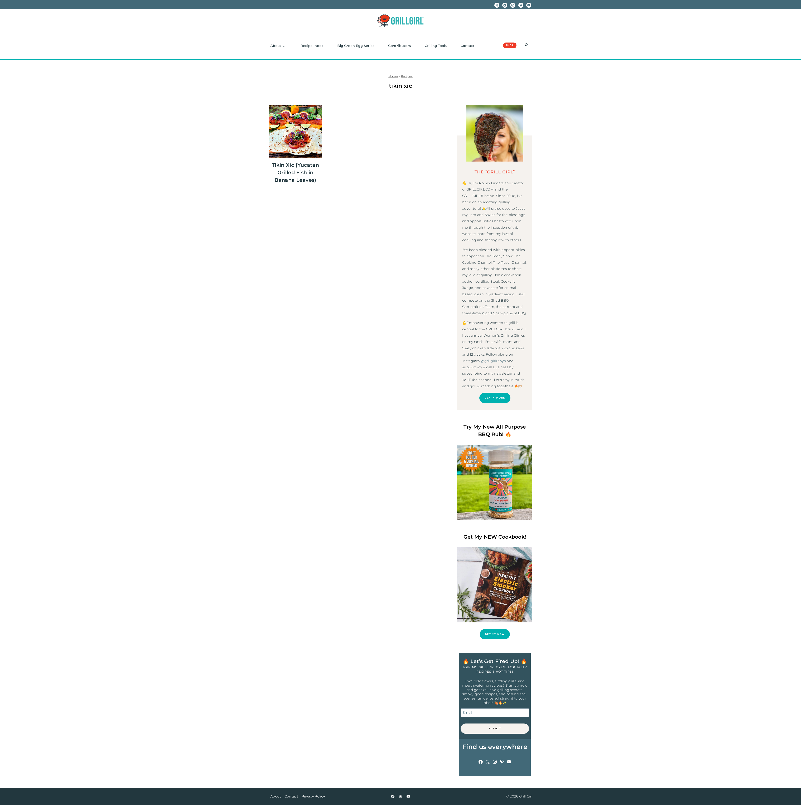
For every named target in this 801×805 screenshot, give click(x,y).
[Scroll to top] (791, 789)
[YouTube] (408, 796)
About (275, 46)
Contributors (399, 46)
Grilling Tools (436, 46)
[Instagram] (400, 796)
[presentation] (295, 131)
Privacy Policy (313, 796)
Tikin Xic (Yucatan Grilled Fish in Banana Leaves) (295, 172)
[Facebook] (392, 796)
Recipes (407, 76)
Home (393, 76)
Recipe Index (312, 46)
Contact (468, 46)
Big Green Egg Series (355, 46)
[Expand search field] (526, 45)
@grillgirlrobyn (493, 361)
